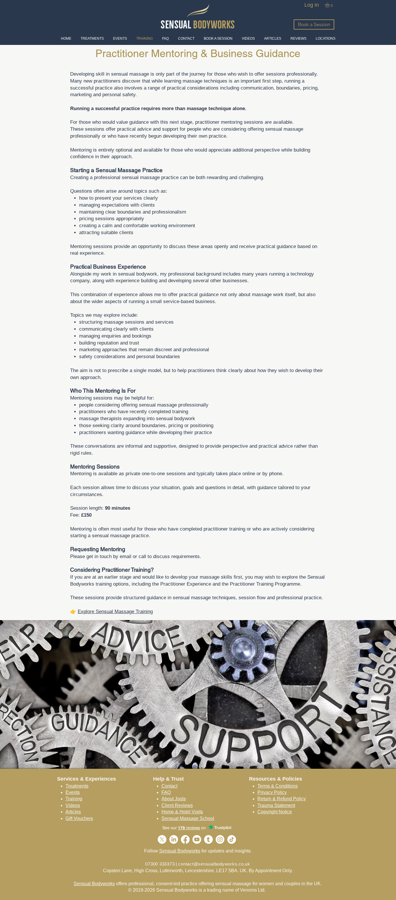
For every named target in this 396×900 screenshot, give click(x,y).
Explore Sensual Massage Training (115, 611)
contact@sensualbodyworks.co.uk (214, 863)
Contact (169, 786)
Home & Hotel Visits (182, 811)
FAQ (166, 792)
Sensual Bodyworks (179, 850)
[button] (330, 5)
